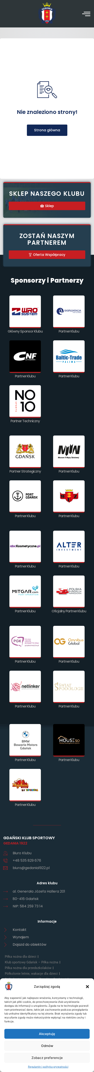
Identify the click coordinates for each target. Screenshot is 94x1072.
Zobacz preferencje (47, 1058)
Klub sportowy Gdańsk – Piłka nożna (31, 962)
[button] (87, 986)
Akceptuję (47, 1034)
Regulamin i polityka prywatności (48, 1066)
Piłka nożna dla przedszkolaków (28, 968)
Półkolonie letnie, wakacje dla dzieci (31, 974)
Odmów (47, 1046)
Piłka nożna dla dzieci (20, 957)
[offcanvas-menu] (86, 14)
